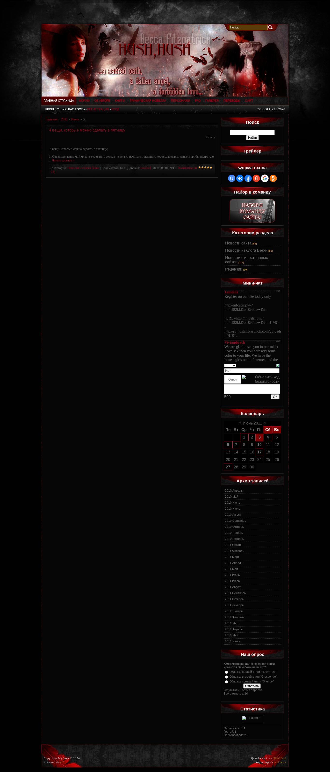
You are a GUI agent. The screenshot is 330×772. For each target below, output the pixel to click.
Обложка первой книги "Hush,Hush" (253, 672)
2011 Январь (233, 545)
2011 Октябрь (234, 599)
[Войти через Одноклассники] (273, 178)
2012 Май (231, 635)
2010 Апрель (234, 490)
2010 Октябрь (234, 527)
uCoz (63, 762)
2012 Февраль (234, 617)
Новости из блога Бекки (83, 168)
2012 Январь (234, 611)
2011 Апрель (233, 563)
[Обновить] (278, 365)
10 (259, 445)
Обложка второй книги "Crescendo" (253, 676)
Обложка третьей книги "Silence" (252, 681)
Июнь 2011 (252, 423)
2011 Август (233, 587)
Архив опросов (252, 690)
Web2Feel (279, 758)
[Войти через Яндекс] (256, 178)
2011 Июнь (232, 575)
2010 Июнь (232, 502)
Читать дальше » (63, 160)
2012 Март (232, 623)
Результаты (232, 690)
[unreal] (146, 168)
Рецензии (233, 269)
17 (259, 452)
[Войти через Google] (265, 178)
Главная (51, 119)
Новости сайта (238, 243)
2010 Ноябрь (234, 533)
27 (228, 467)
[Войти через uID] (231, 178)
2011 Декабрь (234, 605)
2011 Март (232, 557)
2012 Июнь (232, 641)
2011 (64, 119)
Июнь (75, 119)
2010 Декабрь (234, 539)
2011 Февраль (234, 551)
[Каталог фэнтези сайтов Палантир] (252, 722)
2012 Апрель (234, 629)
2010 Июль (232, 508)
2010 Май (231, 496)
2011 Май (231, 569)
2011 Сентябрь (235, 593)
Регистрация (98, 109)
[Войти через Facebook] (248, 178)
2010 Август (233, 514)
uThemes (280, 762)
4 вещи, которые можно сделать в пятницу (87, 130)
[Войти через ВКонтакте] (240, 178)
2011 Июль (232, 581)
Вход (115, 109)
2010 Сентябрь (235, 520)
